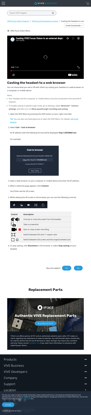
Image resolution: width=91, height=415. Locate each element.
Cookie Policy (26, 399)
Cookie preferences (11, 410)
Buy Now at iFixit (45, 323)
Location (10, 390)
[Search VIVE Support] (51, 13)
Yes (66, 268)
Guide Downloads (73, 25)
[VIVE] (45, 3)
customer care (34, 343)
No (78, 268)
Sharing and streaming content (45, 21)
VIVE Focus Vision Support (18, 21)
